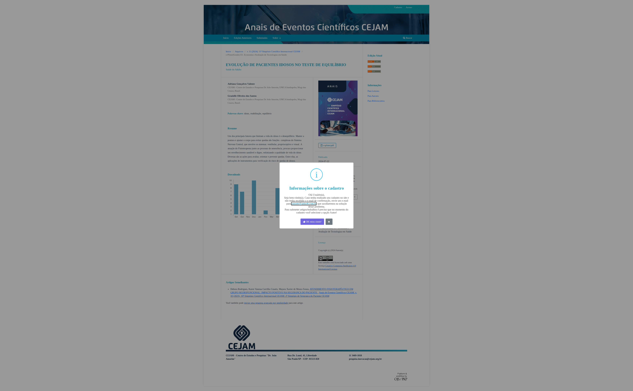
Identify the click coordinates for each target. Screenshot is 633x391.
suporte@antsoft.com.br (303, 203)
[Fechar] (329, 222)
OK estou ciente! (313, 222)
